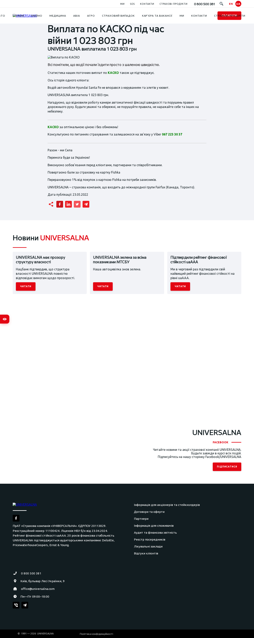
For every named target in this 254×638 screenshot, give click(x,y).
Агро (91, 15)
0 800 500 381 (31, 573)
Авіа (76, 15)
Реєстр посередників (149, 539)
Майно (36, 15)
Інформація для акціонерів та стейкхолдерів (167, 504)
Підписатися (227, 466)
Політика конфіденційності (96, 633)
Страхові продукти (173, 4)
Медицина (57, 15)
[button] (221, 4)
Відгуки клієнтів (146, 553)
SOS (132, 4)
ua (238, 3)
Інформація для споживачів (154, 525)
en (231, 3)
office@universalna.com (38, 588)
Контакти (147, 4)
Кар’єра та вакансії (157, 15)
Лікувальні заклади (148, 546)
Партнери (141, 518)
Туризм (18, 15)
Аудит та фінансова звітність (155, 532)
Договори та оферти (149, 511)
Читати (25, 286)
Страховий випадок (118, 15)
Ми (122, 4)
